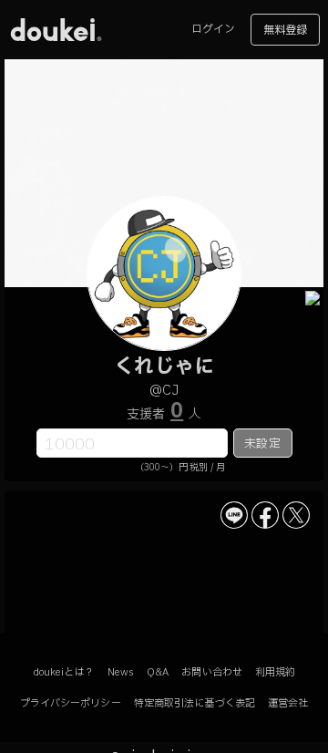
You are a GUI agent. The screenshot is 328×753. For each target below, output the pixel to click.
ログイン (213, 29)
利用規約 (275, 672)
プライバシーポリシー (70, 703)
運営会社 (288, 703)
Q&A (158, 672)
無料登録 (285, 30)
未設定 (262, 444)
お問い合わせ (211, 672)
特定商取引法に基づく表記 (194, 703)
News (121, 672)
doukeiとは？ (64, 672)
